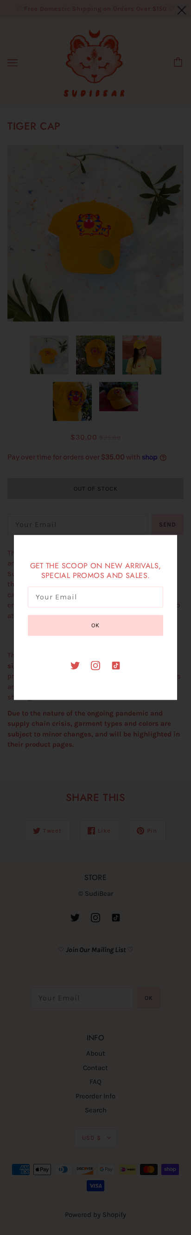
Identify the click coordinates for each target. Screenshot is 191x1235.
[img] (75, 665)
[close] (181, 10)
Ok (95, 625)
